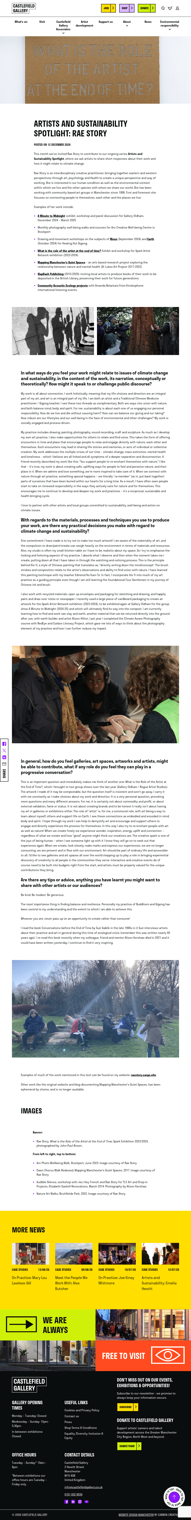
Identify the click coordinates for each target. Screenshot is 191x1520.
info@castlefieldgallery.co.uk (84, 1487)
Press (68, 1422)
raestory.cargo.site (143, 1075)
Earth (150, 239)
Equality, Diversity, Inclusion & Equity (84, 1435)
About (127, 22)
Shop (124, 8)
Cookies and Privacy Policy (82, 1410)
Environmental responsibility (169, 23)
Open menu (63, 34)
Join (106, 8)
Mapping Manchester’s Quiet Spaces (61, 262)
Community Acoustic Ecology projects (63, 285)
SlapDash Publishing (51, 274)
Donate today (127, 1446)
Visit (42, 22)
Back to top (174, 1497)
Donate (144, 8)
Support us (106, 22)
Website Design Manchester (136, 1515)
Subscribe (125, 1407)
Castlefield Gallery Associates (63, 25)
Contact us (72, 1416)
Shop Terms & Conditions (81, 1427)
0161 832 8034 (73, 1494)
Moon (113, 239)
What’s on (21, 22)
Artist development (84, 23)
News (148, 22)
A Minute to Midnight (51, 216)
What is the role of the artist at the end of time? (69, 251)
